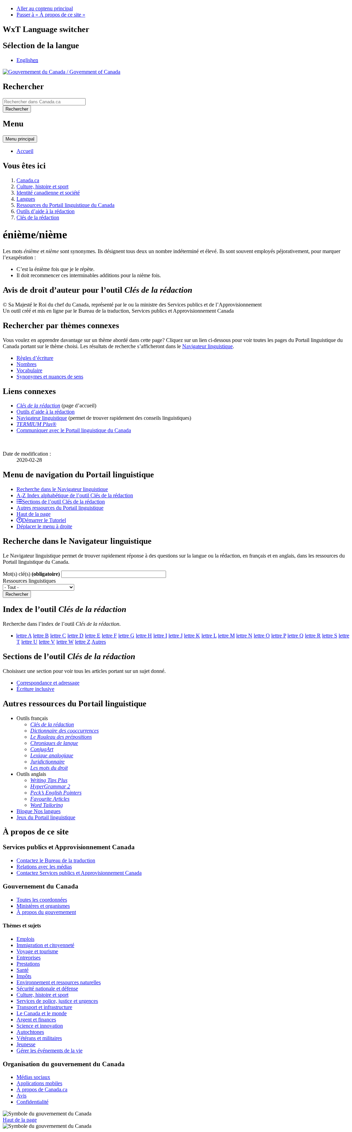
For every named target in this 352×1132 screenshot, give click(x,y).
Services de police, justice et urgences (57, 1001)
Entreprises (28, 957)
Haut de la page (20, 1120)
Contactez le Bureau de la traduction (55, 860)
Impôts (23, 976)
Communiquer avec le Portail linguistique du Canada (73, 430)
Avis (21, 1096)
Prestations (28, 964)
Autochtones (30, 1032)
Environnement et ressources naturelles (58, 982)
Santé (22, 970)
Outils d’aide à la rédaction (45, 211)
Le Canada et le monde (41, 1013)
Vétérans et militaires (39, 1038)
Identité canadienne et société (48, 193)
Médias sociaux (33, 1077)
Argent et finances (36, 1019)
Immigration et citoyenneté (45, 945)
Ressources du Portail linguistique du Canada (65, 205)
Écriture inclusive (35, 689)
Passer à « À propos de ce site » (50, 15)
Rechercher (17, 594)
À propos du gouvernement (46, 912)
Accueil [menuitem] (24, 151)
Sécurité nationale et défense (47, 988)
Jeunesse (25, 1044)
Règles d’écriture (34, 358)
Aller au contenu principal (44, 8)
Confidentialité (32, 1102)
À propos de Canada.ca (41, 1089)
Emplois (25, 939)
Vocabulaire (29, 370)
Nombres (26, 364)
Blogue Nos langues (38, 811)
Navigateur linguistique (207, 346)
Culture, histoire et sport (42, 186)
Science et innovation (39, 1026)
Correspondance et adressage (47, 683)
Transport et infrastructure (44, 1007)
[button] (62, 489)
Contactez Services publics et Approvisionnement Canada (79, 873)
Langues (25, 199)
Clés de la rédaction (37, 217)
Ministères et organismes (43, 906)
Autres (98, 642)
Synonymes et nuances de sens (49, 377)
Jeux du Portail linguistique (45, 817)
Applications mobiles (39, 1083)
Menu (20, 139)
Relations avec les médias (44, 867)
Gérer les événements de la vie (49, 1050)
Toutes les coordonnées (41, 900)
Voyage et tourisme (37, 951)
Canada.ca (27, 180)
